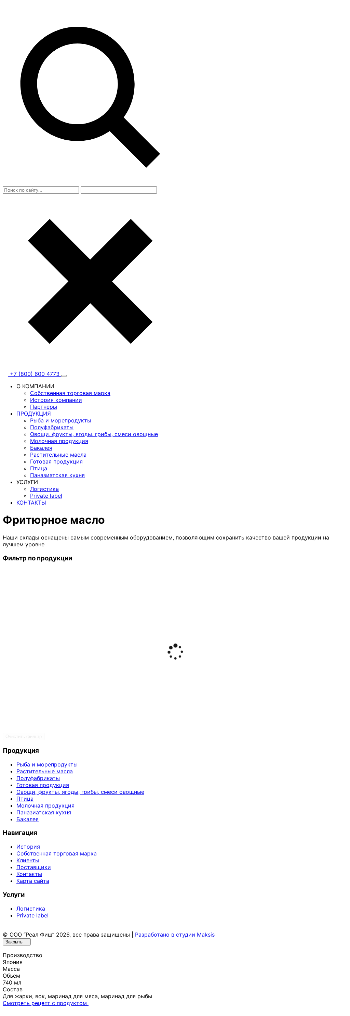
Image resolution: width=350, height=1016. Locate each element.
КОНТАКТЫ (31, 502)
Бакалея (41, 447)
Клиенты (27, 860)
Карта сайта (32, 880)
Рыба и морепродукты (60, 420)
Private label (46, 495)
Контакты (29, 874)
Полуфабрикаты (51, 427)
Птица (38, 468)
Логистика (44, 488)
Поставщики (33, 867)
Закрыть (14, 941)
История (28, 846)
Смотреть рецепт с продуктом (46, 1003)
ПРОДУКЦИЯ (34, 413)
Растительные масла (58, 454)
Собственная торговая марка (70, 393)
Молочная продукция (59, 440)
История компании (56, 399)
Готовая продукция (56, 461)
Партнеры (43, 406)
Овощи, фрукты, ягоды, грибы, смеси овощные (94, 434)
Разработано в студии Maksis (175, 934)
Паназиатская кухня (57, 475)
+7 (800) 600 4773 (34, 373)
